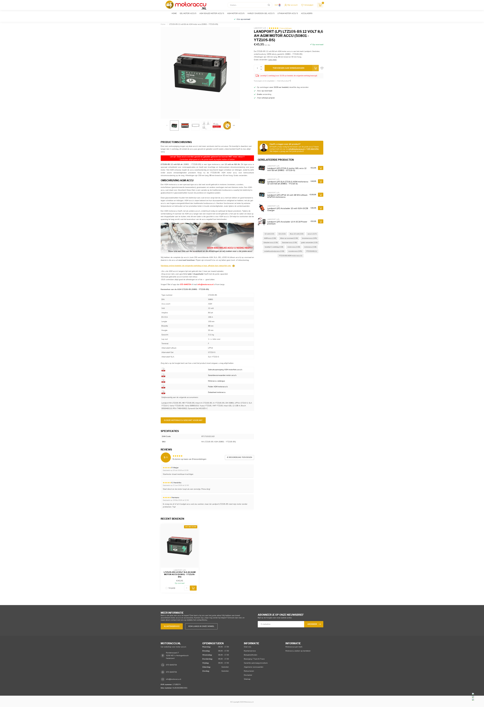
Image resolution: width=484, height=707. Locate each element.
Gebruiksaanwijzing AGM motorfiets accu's (225, 369)
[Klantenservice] (207, 238)
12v (282, 234)
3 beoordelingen (285, 28)
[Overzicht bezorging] (234, 265)
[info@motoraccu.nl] (477, 696)
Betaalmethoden (250, 655)
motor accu (294, 247)
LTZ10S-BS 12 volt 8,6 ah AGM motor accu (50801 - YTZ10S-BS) (193, 24)
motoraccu (310, 247)
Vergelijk (171, 588)
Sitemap (247, 679)
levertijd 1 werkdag (274, 247)
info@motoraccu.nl (296, 149)
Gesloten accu (289, 242)
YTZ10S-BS (311, 251)
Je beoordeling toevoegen (239, 457)
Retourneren (249, 671)
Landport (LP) (260, 28)
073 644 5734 (313, 149)
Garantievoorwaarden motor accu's (222, 375)
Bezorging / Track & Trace (254, 659)
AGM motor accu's (236, 13)
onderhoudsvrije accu (274, 251)
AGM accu (270, 238)
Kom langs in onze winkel (201, 626)
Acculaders (306, 13)
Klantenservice (171, 626)
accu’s (312, 234)
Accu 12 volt (296, 234)
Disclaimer (248, 675)
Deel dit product (283, 81)
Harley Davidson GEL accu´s (261, 13)
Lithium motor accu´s (288, 13)
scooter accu (295, 251)
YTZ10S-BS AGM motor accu (290, 256)
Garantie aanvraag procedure (256, 663)
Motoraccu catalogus (216, 381)
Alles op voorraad (289, 238)
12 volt (269, 234)
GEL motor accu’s (188, 13)
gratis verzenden (309, 242)
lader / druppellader (196, 274)
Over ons (247, 647)
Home (174, 13)
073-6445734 (171, 665)
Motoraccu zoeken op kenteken (298, 651)
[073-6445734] (477, 693)
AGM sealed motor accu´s (211, 13)
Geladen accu (271, 242)
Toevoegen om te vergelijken (264, 81)
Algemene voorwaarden (253, 667)
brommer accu (309, 238)
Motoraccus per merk (293, 647)
